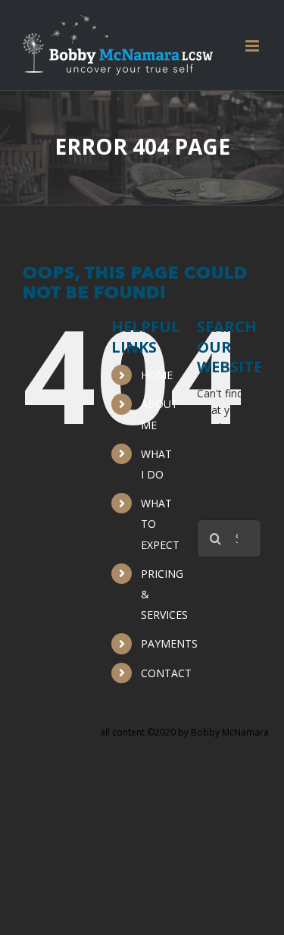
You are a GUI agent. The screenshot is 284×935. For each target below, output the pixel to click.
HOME (157, 375)
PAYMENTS (169, 643)
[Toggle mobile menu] (253, 46)
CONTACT (166, 673)
